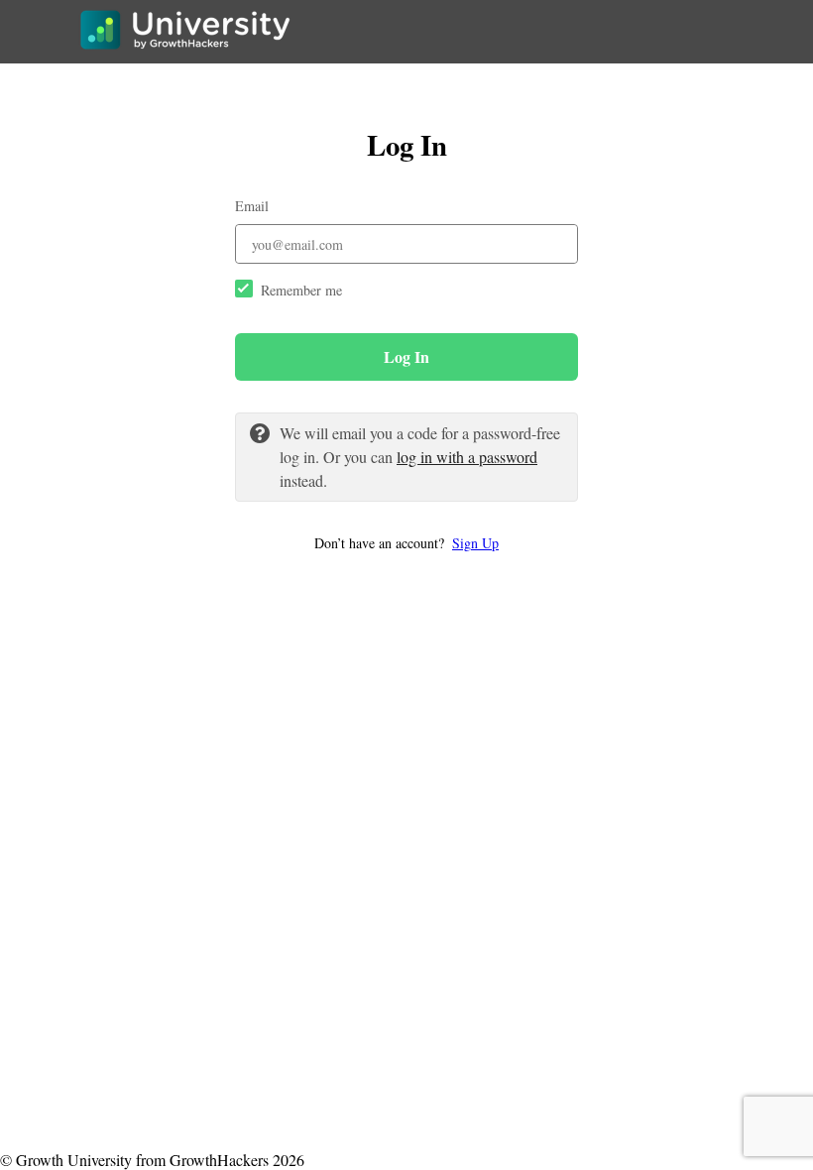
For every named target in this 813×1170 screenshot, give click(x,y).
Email (252, 205)
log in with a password (467, 456)
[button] (406, 542)
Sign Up (475, 542)
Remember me (301, 290)
